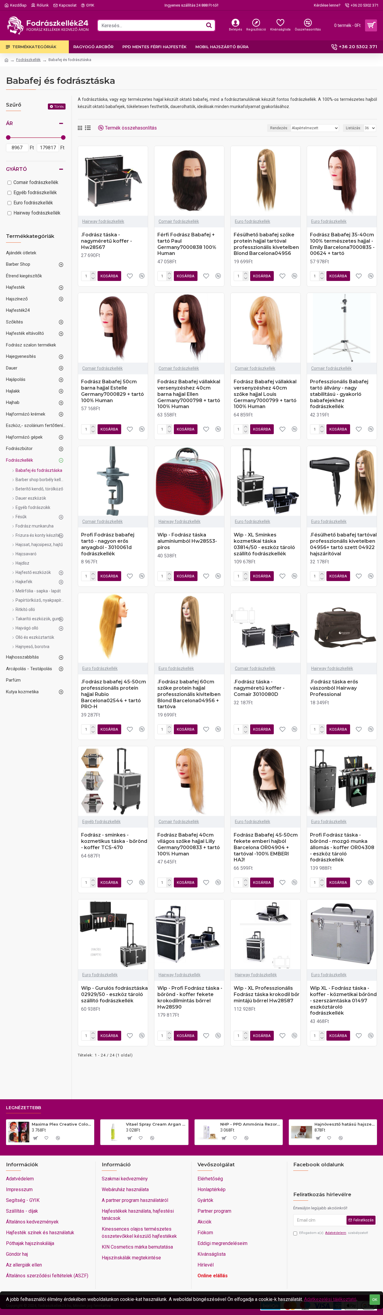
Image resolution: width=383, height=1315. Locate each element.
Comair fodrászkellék (179, 221)
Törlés (59, 106)
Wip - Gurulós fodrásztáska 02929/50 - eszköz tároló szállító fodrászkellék (114, 994)
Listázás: (353, 128)
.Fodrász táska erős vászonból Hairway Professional (334, 688)
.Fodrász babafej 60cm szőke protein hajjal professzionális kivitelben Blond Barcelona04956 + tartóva (189, 694)
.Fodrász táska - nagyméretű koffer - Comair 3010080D (259, 688)
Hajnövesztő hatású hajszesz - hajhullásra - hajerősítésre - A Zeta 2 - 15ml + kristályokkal (344, 1124)
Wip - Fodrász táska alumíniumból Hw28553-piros (187, 541)
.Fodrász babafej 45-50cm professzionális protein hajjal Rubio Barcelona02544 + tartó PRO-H (113, 694)
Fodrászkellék (28, 59)
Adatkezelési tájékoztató (330, 1299)
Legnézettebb (23, 1107)
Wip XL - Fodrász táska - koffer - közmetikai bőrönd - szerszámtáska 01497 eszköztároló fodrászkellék (343, 1000)
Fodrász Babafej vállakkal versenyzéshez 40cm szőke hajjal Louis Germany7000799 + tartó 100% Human (265, 394)
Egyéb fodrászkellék (101, 821)
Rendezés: (279, 128)
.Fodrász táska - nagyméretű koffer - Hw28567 (106, 241)
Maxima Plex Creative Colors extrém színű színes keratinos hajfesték (62, 1124)
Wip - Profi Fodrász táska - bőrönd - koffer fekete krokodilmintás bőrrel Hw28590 (189, 997)
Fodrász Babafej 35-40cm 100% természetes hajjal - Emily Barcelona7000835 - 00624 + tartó (342, 244)
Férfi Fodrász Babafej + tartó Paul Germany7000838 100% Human (186, 244)
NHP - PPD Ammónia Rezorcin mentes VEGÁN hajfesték (250, 1124)
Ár (9, 123)
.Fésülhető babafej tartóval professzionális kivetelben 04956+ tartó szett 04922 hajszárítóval (343, 544)
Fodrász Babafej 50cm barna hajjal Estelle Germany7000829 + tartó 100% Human (112, 391)
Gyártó (16, 169)
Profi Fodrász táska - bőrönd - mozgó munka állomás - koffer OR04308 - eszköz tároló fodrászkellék (342, 847)
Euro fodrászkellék (252, 221)
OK (374, 1299)
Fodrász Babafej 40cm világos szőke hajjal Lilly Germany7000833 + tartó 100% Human (188, 844)
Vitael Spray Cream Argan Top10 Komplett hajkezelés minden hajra (156, 1124)
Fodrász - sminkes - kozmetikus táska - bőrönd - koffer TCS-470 (114, 841)
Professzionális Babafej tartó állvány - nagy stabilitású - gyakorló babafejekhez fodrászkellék (339, 394)
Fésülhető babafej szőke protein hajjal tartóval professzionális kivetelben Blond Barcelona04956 (266, 244)
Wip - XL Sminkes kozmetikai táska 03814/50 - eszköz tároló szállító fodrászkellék (264, 544)
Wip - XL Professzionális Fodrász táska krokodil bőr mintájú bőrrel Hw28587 (267, 994)
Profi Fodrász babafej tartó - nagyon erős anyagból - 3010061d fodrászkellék (107, 544)
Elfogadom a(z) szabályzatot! (333, 1233)
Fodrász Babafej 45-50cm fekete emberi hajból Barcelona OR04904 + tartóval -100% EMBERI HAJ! (266, 847)
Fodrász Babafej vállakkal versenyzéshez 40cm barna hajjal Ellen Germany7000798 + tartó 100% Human (188, 394)
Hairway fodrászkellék (103, 221)
